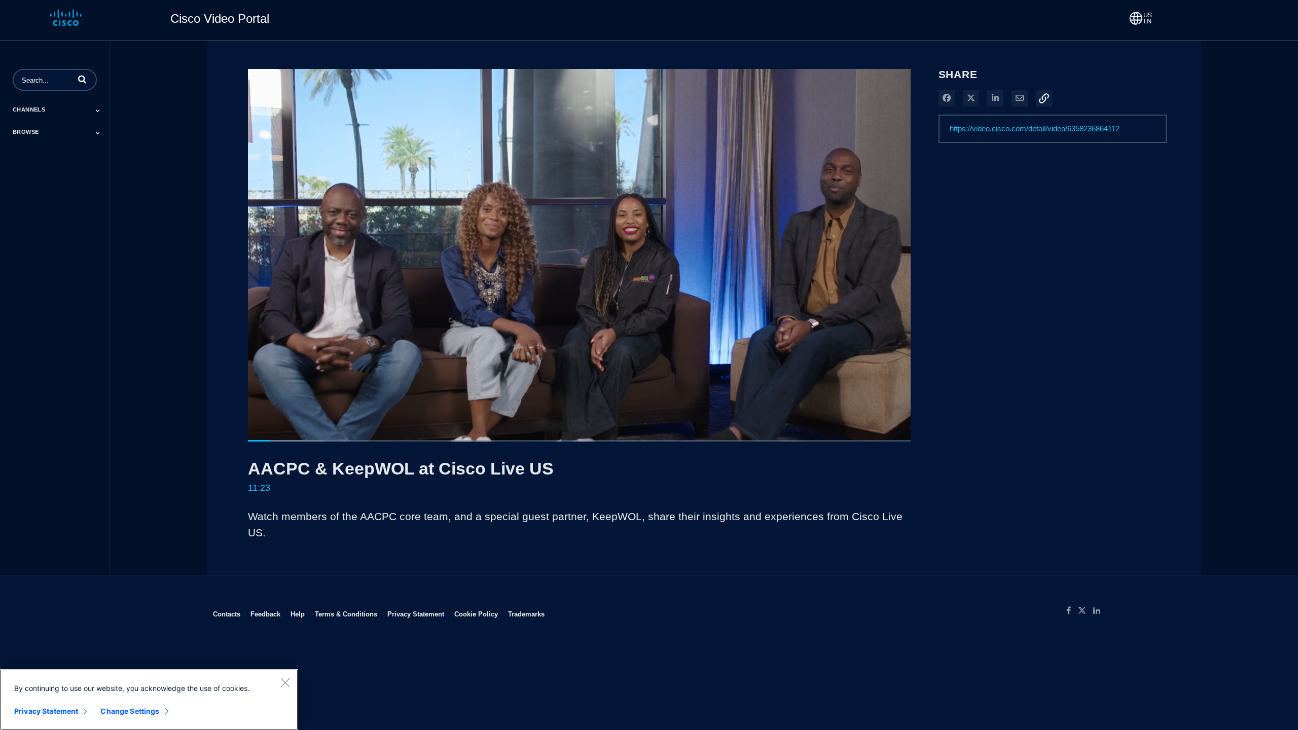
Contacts (226, 614)
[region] (149, 699)
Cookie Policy (476, 614)
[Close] (285, 682)
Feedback (265, 614)
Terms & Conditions (346, 614)
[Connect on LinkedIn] (1099, 611)
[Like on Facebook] (1072, 611)
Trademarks (526, 614)
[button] (82, 79)
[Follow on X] (1085, 611)
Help (298, 614)
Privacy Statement (415, 614)
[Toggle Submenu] (97, 110)
